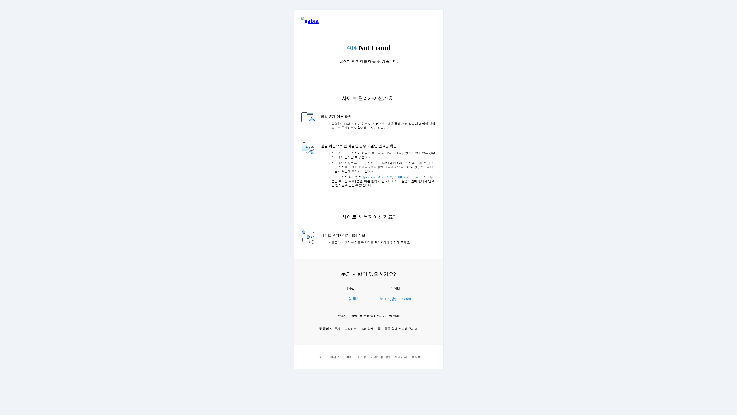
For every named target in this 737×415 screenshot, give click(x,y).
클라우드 (336, 357)
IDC (349, 357)
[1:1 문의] (349, 298)
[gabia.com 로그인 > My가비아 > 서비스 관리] (393, 177)
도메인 (321, 357)
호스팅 (361, 357)
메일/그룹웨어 (380, 357)
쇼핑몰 (416, 357)
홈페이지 (401, 357)
